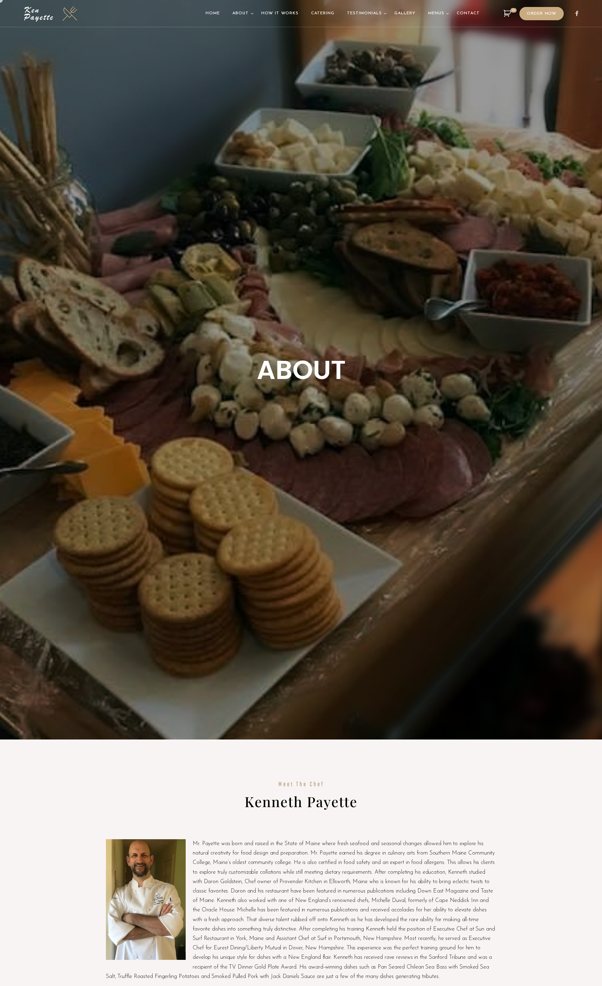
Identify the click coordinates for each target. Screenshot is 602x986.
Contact (468, 13)
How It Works (280, 13)
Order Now (541, 14)
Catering (322, 13)
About (240, 13)
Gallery (405, 13)
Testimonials (364, 13)
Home (213, 13)
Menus (436, 13)
